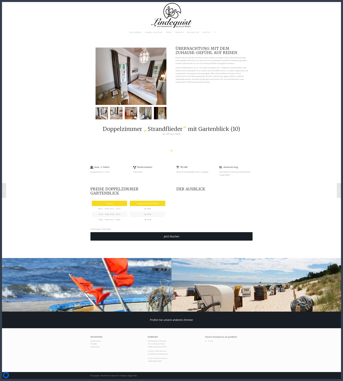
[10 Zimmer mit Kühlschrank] (131, 113)
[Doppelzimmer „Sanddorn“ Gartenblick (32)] (4, 190)
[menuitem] (135, 32)
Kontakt (93, 344)
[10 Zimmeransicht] (116, 113)
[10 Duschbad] (145, 113)
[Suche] (213, 32)
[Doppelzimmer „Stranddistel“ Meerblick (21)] (339, 190)
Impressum (95, 346)
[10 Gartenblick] (160, 113)
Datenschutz (95, 341)
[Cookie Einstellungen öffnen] (6, 377)
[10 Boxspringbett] (130, 76)
